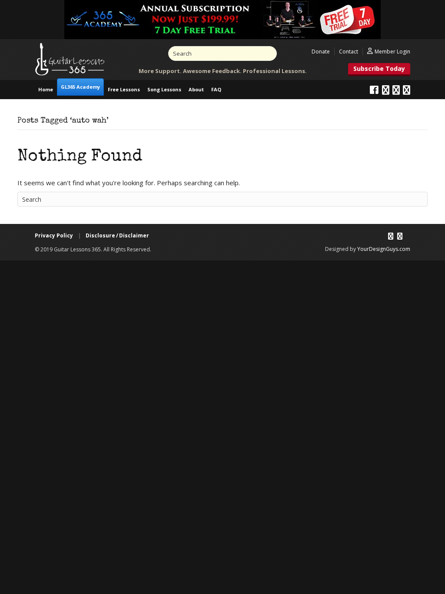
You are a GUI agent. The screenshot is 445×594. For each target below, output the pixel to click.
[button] (379, 69)
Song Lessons (164, 89)
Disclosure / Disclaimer (117, 235)
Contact (348, 51)
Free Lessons (124, 89)
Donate (321, 51)
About (196, 89)
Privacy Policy (54, 235)
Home (45, 89)
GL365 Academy (80, 86)
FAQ (216, 89)
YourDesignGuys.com (383, 249)
